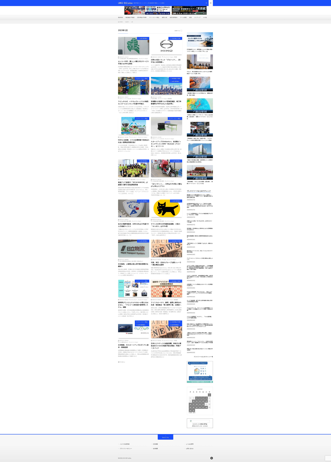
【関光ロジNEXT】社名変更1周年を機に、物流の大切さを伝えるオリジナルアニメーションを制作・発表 (200, 334)
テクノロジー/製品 (154, 17)
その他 (205, 17)
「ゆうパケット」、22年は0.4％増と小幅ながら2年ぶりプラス (166, 185)
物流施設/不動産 (130, 17)
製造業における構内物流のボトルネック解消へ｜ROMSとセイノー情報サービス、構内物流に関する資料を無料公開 (200, 196)
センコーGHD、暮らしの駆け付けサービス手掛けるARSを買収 (133, 62)
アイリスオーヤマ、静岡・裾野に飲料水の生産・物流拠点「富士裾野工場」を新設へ (166, 303)
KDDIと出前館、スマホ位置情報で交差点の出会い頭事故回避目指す (133, 141)
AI (120, 342)
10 (193, 401)
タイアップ (197, 17)
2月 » (194, 412)
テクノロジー (134, 137)
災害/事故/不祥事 (141, 17)
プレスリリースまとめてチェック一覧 (203, 356)
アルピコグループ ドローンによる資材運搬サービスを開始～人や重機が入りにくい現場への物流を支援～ (200, 309)
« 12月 (190, 412)
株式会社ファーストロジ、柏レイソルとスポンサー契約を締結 (200, 251)
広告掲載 (155, 444)
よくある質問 (189, 444)
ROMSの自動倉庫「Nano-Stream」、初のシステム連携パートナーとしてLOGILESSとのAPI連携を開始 (199, 293)
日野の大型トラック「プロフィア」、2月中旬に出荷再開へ (166, 61)
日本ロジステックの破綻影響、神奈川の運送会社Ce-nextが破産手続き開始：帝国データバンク (166, 345)
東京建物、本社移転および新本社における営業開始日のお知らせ (200, 229)
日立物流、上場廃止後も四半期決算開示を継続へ (133, 265)
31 (193, 410)
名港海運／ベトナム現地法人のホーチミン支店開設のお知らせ (200, 285)
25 (196, 407)
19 (200, 404)
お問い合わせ (189, 448)
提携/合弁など (124, 342)
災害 (165, 259)
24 (193, 407)
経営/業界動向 (173, 17)
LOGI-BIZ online (126, 458)
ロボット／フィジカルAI (125, 98)
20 (203, 404)
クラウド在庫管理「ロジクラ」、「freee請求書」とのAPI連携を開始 (199, 317)
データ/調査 (183, 17)
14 (206, 401)
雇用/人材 (164, 17)
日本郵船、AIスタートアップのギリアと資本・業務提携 (133, 346)
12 (200, 401)
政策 (190, 17)
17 (193, 404)
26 (200, 407)
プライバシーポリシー (126, 448)
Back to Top (165, 437)
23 (190, 407)
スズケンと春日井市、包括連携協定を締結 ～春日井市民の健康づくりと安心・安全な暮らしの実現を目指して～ (200, 277)
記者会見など (140, 261)
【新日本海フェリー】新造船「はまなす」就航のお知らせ (200, 244)
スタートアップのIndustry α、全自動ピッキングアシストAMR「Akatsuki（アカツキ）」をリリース (166, 144)
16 (190, 404)
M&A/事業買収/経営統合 (132, 58)
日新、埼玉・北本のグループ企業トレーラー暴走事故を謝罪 (166, 263)
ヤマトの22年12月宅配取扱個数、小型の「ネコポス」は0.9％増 (165, 225)
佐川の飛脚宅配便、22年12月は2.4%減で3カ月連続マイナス (133, 225)
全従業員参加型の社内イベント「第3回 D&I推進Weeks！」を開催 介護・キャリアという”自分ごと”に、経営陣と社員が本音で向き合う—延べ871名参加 (200, 205)
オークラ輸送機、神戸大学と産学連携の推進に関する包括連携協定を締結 (200, 301)
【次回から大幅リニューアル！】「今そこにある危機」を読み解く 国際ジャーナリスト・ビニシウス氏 (200, 116)
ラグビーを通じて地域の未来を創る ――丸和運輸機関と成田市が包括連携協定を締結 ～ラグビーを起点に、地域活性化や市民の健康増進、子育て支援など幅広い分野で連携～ (200, 267)
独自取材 (120, 17)
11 (196, 401)
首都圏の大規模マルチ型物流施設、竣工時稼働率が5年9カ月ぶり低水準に (166, 102)
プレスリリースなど (143, 58)
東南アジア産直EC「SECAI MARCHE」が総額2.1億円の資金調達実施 (133, 183)
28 (206, 407)
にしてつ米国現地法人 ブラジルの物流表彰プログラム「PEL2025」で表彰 (200, 214)
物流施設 (170, 98)
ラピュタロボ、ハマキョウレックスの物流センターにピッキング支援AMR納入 (133, 102)
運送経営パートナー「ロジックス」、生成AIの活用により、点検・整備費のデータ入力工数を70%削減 (200, 342)
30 (190, 410)
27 (203, 407)
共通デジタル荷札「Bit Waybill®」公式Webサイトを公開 (199, 221)
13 (203, 401)
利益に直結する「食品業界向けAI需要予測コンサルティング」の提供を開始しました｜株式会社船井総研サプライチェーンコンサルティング (200, 325)
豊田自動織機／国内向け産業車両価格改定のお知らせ (200, 236)
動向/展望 (154, 98)
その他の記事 (123, 58)
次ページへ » (121, 362)
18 (196, 404)
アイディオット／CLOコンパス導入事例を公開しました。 (200, 259)
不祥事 (175, 56)
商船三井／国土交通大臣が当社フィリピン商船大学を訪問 (200, 349)
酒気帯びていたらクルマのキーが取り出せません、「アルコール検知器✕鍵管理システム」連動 (133, 304)
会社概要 (155, 448)
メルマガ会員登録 (124, 444)
